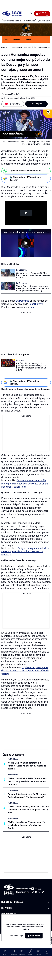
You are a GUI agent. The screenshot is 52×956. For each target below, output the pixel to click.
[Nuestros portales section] (49, 902)
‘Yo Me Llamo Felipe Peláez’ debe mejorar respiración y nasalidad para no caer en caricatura (28, 781)
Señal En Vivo (36, 304)
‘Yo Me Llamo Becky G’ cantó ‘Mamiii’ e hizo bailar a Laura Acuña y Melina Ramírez (26, 825)
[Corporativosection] (49, 914)
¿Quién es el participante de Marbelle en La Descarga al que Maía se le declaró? (25, 670)
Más (47, 953)
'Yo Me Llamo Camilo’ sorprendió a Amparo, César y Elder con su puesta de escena (27, 766)
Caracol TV (5, 47)
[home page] (12, 13)
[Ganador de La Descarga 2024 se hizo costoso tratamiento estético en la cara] (8, 272)
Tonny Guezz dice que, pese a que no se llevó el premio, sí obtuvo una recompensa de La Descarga (32, 288)
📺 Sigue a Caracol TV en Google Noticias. (25, 382)
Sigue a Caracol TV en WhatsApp (25, 170)
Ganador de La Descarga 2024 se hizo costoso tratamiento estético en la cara (33, 275)
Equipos (28, 39)
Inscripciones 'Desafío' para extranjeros (19, 21)
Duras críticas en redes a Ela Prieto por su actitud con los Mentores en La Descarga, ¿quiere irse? (24, 483)
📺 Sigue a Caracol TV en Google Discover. (25, 178)
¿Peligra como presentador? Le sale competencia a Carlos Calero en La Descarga (25, 551)
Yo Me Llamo (13, 759)
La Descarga (17, 47)
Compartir (38, 104)
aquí (33, 307)
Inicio (5, 39)
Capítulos (16, 39)
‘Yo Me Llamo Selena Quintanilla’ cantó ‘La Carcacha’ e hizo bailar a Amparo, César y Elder (28, 809)
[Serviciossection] (49, 908)
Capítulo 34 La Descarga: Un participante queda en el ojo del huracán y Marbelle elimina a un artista (31, 366)
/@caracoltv (14, 104)
